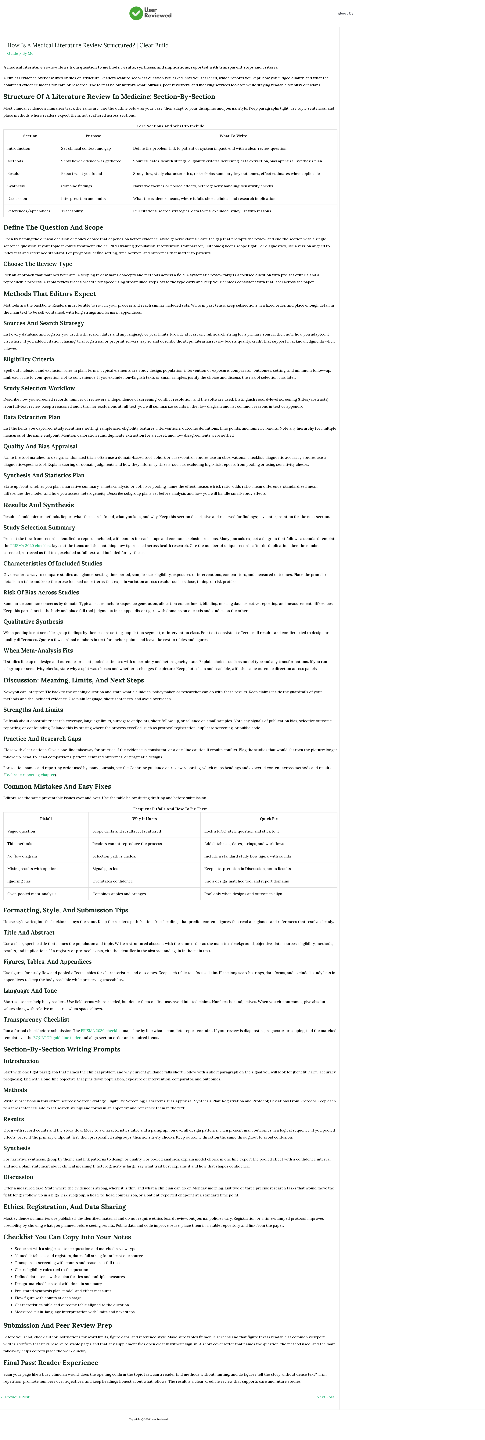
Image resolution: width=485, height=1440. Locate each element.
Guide (12, 53)
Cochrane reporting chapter (29, 774)
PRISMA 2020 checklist (30, 545)
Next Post (328, 1397)
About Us (345, 13)
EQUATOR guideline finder (57, 1037)
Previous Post (15, 1397)
